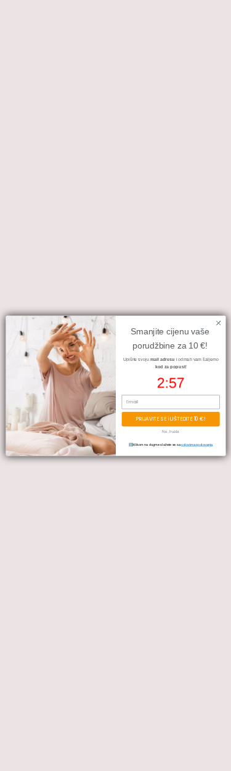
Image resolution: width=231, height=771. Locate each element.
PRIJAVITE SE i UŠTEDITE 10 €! (170, 418)
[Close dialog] (218, 323)
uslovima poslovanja (197, 444)
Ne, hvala (170, 431)
